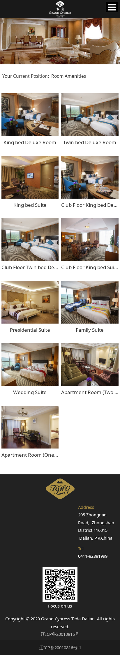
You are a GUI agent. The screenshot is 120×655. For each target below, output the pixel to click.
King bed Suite (30, 205)
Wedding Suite (30, 392)
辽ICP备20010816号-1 (60, 647)
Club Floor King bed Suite (90, 267)
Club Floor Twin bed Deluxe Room (40, 267)
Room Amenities (68, 76)
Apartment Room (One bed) (33, 454)
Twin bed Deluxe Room (89, 142)
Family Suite (90, 329)
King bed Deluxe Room (29, 142)
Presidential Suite (30, 329)
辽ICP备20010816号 (60, 634)
